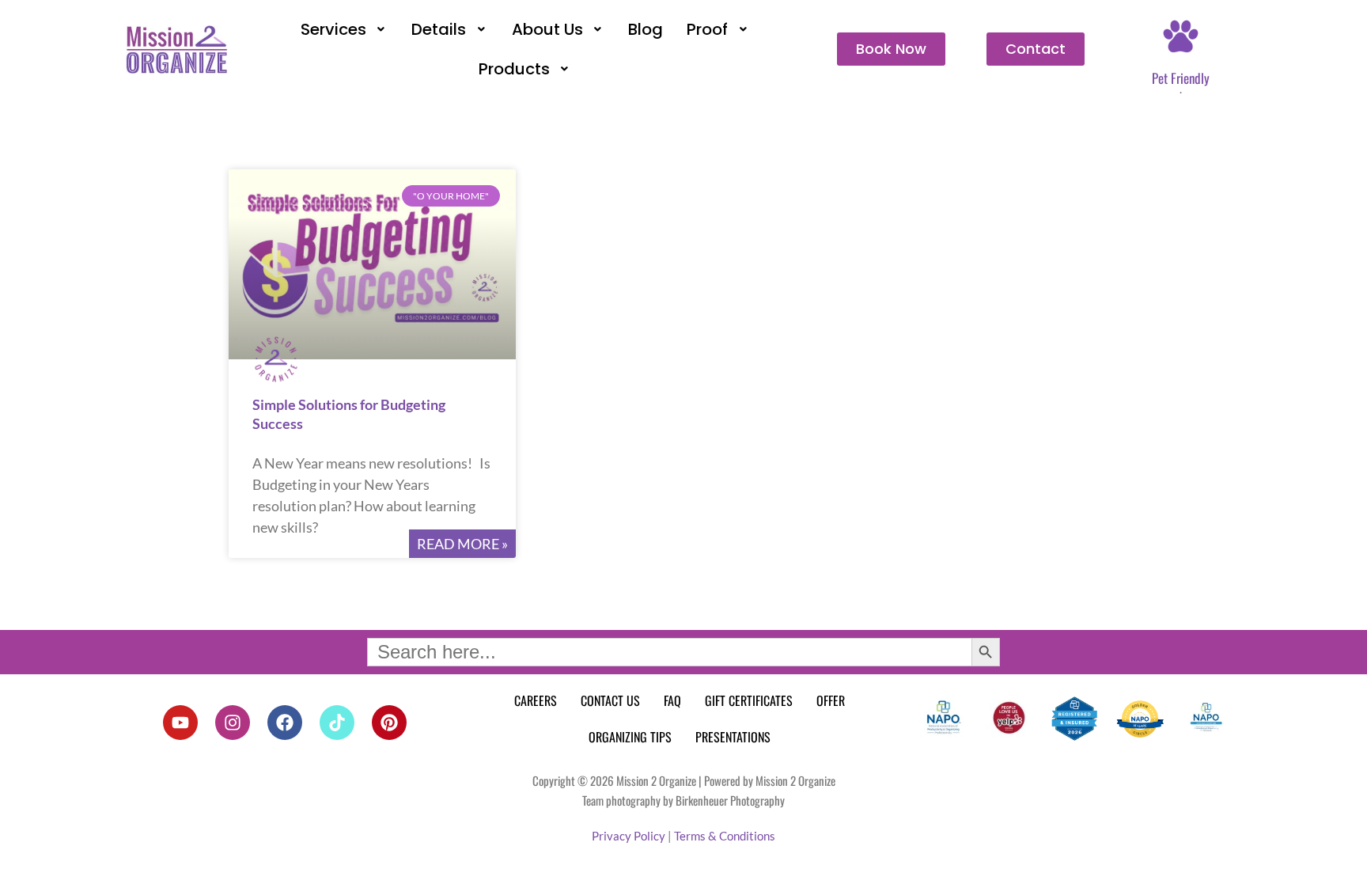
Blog (645, 29)
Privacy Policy (628, 836)
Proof (707, 29)
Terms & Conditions (724, 836)
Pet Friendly (1181, 78)
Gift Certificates (749, 700)
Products (514, 69)
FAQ (672, 700)
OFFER (830, 700)
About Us (547, 29)
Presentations (733, 736)
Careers (535, 700)
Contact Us (610, 700)
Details (438, 29)
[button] (344, 29)
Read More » (462, 543)
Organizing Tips (630, 736)
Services (333, 29)
